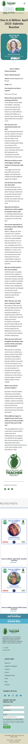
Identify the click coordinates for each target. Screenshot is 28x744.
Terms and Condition (14, 742)
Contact (7, 685)
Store (6, 678)
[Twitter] (9, 696)
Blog (6, 681)
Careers (7, 669)
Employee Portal (10, 675)
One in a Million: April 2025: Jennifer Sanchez (14, 559)
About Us (7, 663)
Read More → (14, 562)
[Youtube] (21, 696)
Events (7, 672)
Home (4, 12)
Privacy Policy (10, 740)
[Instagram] (13, 696)
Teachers (10, 12)
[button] (24, 3)
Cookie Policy (17, 740)
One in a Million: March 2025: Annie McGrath (14, 608)
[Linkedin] (17, 696)
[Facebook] (5, 696)
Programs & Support (11, 666)
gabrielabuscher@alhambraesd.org (15, 445)
